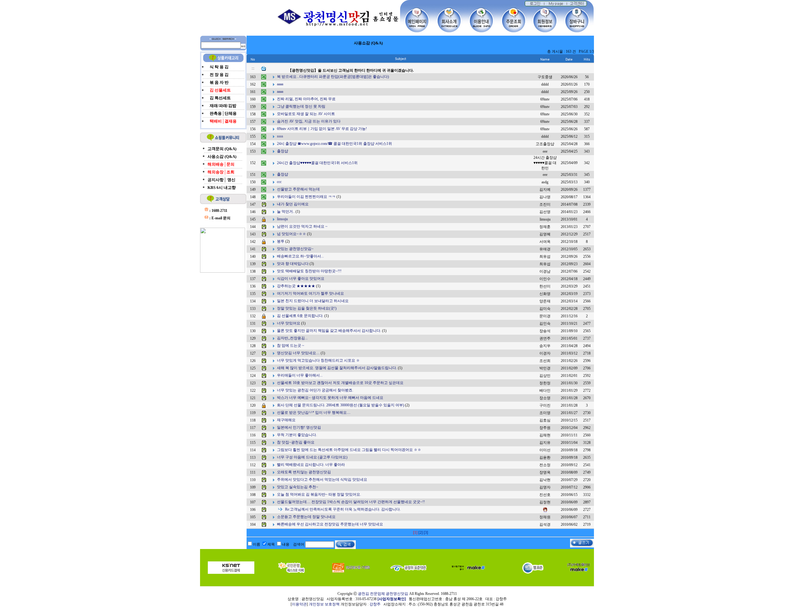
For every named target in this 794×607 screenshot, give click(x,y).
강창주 (375, 604)
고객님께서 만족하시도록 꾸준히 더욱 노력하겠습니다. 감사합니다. (343, 509)
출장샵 (282, 151)
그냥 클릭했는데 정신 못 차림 (301, 106)
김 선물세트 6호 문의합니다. (300, 316)
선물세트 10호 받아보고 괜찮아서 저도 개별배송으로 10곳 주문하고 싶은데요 (340, 383)
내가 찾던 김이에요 (293, 204)
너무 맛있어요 (288, 323)
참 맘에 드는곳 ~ (290, 345)
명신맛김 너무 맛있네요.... (298, 353)
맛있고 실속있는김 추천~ (297, 487)
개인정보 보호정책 (324, 604)
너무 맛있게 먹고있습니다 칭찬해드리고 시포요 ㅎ (318, 360)
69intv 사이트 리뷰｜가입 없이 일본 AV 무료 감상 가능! (322, 129)
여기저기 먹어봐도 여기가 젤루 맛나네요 (310, 293)
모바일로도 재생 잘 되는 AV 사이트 (306, 114)
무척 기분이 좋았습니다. (297, 435)
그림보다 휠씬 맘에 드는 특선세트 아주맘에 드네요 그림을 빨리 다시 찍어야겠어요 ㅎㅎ (349, 450)
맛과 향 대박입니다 (293, 263)
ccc (279, 182)
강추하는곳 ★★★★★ (296, 286)
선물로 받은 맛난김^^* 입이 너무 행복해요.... (313, 412)
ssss (280, 136)
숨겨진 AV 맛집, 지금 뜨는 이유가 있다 (309, 121)
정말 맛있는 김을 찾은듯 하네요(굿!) (307, 308)
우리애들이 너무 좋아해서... (300, 375)
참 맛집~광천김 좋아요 (295, 442)
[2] (420, 532)
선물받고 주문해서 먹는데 (298, 189)
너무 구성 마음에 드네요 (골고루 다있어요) (312, 457)
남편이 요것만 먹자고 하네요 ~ (302, 226)
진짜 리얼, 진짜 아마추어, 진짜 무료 (306, 99)
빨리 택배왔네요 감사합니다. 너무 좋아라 (311, 464)
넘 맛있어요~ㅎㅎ (291, 234)
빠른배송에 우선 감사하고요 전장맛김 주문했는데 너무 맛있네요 (330, 524)
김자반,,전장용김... (292, 338)
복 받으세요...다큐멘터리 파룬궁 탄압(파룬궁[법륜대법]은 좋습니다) (333, 76)
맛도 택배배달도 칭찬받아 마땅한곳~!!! (309, 271)
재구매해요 (286, 420)
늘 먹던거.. (286, 211)
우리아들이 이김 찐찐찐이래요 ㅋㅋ (306, 196)
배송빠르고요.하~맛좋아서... (300, 256)
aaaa (280, 84)
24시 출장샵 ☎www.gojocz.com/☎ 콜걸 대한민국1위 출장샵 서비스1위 (334, 143)
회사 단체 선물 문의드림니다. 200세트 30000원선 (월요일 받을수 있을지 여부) (340, 405)
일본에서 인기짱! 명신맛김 (299, 427)
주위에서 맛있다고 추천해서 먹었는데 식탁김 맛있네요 (322, 479)
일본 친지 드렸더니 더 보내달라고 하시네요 (313, 301)
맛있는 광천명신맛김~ (295, 249)
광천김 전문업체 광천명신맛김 (383, 593)
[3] (426, 532)
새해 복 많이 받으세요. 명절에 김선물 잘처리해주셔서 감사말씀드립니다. (337, 368)
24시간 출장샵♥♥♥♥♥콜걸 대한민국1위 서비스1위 (317, 162)
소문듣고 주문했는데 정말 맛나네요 (306, 517)
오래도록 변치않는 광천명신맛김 (304, 472)
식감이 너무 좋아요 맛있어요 (300, 278)
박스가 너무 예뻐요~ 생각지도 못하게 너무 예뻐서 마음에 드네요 (330, 397)
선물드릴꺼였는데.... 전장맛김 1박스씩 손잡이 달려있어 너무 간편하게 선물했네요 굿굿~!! (351, 502)
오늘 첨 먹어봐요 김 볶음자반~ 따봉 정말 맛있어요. (319, 494)
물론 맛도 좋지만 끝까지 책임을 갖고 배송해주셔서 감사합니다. (329, 330)
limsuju (282, 219)
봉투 (280, 241)
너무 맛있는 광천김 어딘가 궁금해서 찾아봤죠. (315, 390)
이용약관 (299, 604)
